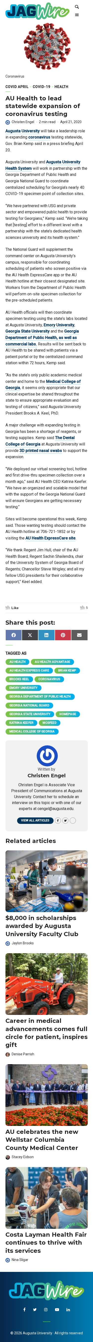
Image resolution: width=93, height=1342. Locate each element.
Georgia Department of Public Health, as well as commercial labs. (42, 337)
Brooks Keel (19, 679)
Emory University (59, 325)
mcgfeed (49, 723)
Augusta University (22, 131)
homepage (68, 714)
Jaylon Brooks (23, 943)
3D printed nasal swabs (41, 450)
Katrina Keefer (21, 723)
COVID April (17, 87)
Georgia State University (27, 331)
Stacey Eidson (23, 1157)
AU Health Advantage (52, 662)
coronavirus (39, 137)
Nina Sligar (20, 1260)
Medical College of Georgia (32, 731)
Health (61, 87)
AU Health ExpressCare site (50, 538)
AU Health (17, 662)
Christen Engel (23, 122)
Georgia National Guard (29, 705)
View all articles (35, 820)
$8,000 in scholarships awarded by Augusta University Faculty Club (41, 926)
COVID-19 (41, 87)
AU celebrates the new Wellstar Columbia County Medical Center (41, 1139)
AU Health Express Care (29, 670)
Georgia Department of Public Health (40, 696)
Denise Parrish (23, 1054)
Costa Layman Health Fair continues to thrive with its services (46, 1242)
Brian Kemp (67, 670)
